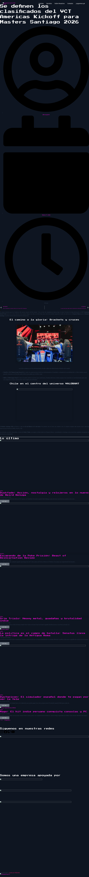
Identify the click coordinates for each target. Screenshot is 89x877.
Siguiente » (7, 720)
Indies (1, 490)
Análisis (2, 553)
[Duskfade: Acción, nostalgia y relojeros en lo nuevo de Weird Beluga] (44, 464)
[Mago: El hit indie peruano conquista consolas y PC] (8, 707)
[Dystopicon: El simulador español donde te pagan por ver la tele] (43, 669)
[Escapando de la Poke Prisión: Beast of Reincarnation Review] (44, 527)
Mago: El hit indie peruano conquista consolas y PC (43, 711)
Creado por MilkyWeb (14, 872)
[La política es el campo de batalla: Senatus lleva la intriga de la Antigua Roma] (4, 629)
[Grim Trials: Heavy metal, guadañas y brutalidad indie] (44, 590)
